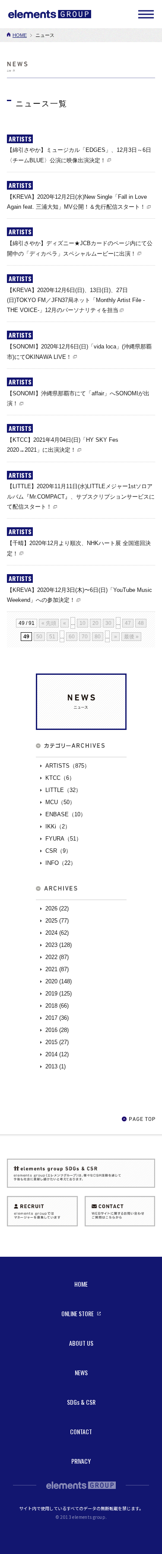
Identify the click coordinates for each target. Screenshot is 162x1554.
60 (72, 637)
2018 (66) (57, 1005)
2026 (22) (57, 908)
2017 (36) (57, 1018)
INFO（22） (60, 863)
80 (98, 637)
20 (95, 623)
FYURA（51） (63, 838)
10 (82, 623)
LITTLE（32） (63, 790)
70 (85, 637)
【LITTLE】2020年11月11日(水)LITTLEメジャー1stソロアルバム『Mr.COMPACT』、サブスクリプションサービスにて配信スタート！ (81, 496)
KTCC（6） (60, 778)
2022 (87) (57, 957)
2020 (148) (58, 981)
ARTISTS (20, 139)
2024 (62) (57, 933)
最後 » (131, 637)
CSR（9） (58, 851)
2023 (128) (58, 945)
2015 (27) (57, 1042)
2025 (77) (57, 920)
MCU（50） (60, 802)
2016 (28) (57, 1030)
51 (52, 637)
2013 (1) (55, 1066)
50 (39, 637)
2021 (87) (57, 969)
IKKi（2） (57, 826)
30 (108, 623)
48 (141, 623)
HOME (20, 35)
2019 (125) (58, 993)
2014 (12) (57, 1054)
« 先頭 (48, 623)
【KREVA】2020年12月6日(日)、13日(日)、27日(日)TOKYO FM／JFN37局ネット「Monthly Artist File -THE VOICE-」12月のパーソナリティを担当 (76, 300)
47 (128, 623)
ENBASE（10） (65, 814)
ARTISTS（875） (67, 765)
